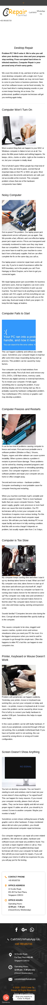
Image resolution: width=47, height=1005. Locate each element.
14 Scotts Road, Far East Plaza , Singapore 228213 (23, 957)
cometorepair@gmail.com (25, 979)
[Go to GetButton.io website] (6, 1002)
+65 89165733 (6, 21)
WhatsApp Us (41, 12)
